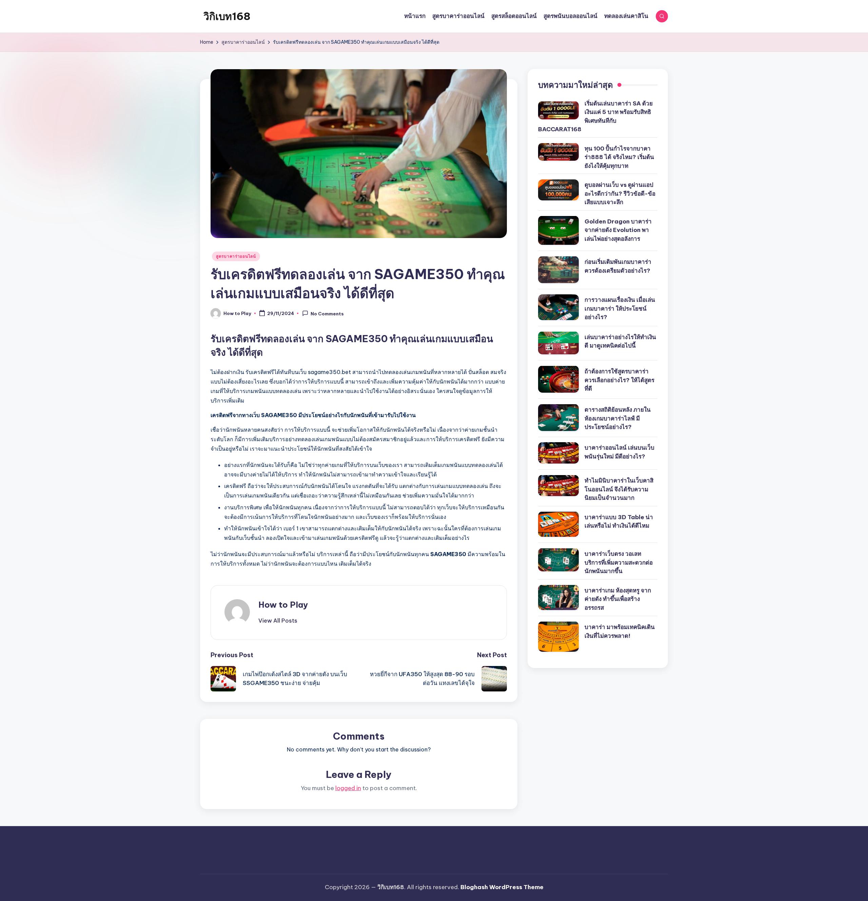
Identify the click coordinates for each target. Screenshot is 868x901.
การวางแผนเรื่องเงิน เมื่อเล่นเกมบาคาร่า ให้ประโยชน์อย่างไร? (620, 308)
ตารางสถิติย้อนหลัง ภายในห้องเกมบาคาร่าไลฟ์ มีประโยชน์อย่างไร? (618, 418)
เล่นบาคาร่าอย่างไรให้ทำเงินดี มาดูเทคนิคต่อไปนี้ (620, 341)
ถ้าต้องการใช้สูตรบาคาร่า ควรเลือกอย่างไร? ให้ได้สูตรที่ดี (619, 379)
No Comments (327, 313)
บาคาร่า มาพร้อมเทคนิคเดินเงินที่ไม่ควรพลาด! (620, 631)
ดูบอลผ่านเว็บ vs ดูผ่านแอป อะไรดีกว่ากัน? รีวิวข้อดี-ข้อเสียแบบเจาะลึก (620, 193)
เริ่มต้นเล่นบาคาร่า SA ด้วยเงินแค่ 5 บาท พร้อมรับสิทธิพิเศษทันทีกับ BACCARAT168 (595, 116)
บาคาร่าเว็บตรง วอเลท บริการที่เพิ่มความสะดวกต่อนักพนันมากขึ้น (619, 562)
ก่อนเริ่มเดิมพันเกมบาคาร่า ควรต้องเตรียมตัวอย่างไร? (618, 266)
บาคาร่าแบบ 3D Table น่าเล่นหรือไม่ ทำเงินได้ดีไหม (619, 521)
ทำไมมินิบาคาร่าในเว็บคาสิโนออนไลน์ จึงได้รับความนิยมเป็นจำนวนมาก (619, 488)
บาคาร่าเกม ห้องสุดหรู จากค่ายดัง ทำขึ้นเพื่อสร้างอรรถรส (618, 598)
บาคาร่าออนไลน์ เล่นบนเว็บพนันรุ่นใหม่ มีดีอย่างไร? (619, 452)
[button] (277, 620)
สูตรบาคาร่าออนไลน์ (236, 256)
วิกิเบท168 (227, 16)
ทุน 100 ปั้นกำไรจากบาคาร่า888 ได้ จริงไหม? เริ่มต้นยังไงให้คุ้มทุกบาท (619, 156)
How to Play (283, 605)
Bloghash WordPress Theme (502, 887)
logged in (348, 788)
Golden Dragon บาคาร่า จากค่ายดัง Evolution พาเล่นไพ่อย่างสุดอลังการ (618, 229)
